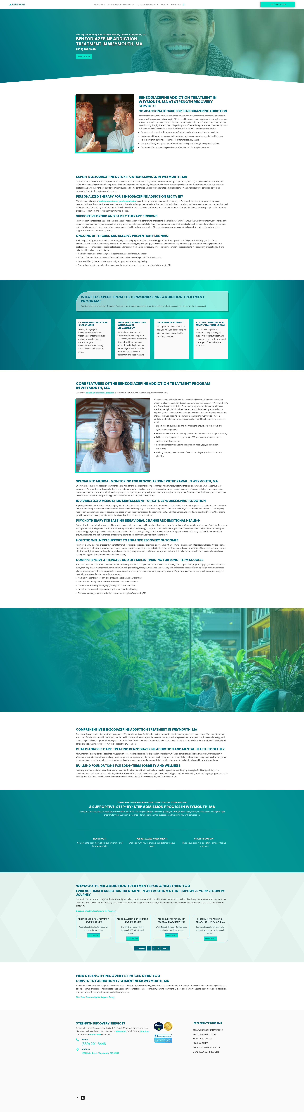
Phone (189, 653)
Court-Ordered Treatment (206, 1047)
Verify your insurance (87, 686)
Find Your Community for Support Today (95, 997)
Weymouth (121, 1031)
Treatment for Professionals (208, 1030)
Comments (191, 666)
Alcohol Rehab (200, 1043)
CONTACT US (84, 56)
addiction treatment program (100, 392)
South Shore (95, 1034)
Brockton (144, 1031)
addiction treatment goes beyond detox (117, 201)
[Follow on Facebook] (78, 1098)
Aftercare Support (202, 1039)
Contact (175, 4)
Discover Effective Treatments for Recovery (96, 911)
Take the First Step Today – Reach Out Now (152, 858)
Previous (141, 948)
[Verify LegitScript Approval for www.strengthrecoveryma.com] (158, 1030)
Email (189, 641)
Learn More (94, 935)
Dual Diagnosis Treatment (206, 1052)
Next (165, 948)
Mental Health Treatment (120, 4)
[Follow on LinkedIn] (83, 1098)
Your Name (187, 628)
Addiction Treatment (146, 4)
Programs (98, 4)
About (163, 4)
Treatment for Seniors (204, 1034)
